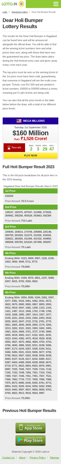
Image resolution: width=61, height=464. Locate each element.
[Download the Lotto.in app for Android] (30, 440)
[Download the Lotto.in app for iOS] (30, 428)
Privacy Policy (38, 457)
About (22, 457)
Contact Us (8, 457)
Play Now (30, 155)
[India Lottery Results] (13, 4)
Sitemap (54, 457)
